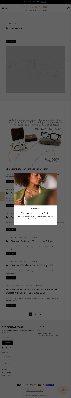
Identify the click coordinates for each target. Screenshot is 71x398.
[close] (54, 175)
